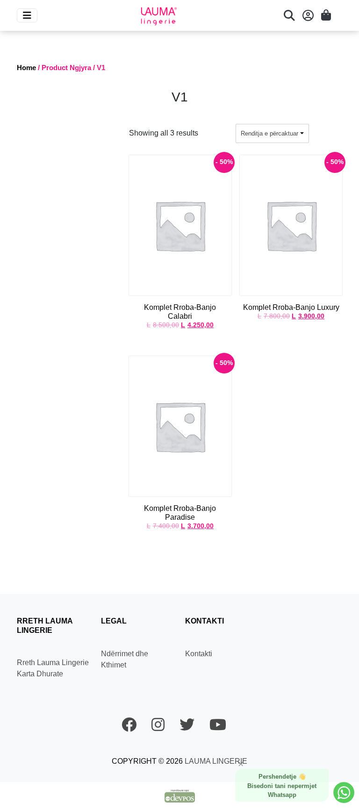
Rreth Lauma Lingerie (53, 663)
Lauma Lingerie (215, 761)
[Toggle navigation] (27, 15)
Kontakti (198, 654)
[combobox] (272, 133)
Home (26, 68)
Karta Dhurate (40, 674)
